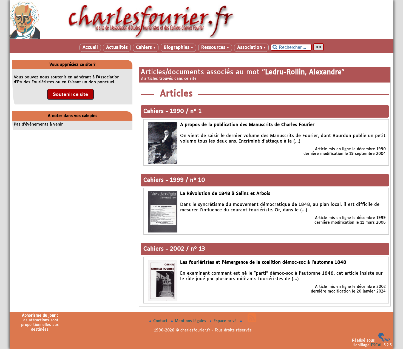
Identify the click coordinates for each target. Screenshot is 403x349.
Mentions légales (191, 321)
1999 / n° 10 (187, 180)
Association (251, 47)
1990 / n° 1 (186, 111)
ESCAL (376, 345)
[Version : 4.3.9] (384, 340)
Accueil (90, 47)
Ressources (215, 47)
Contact (161, 321)
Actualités (117, 47)
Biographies (178, 47)
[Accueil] (201, 37)
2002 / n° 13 (187, 249)
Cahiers (145, 47)
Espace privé (226, 321)
